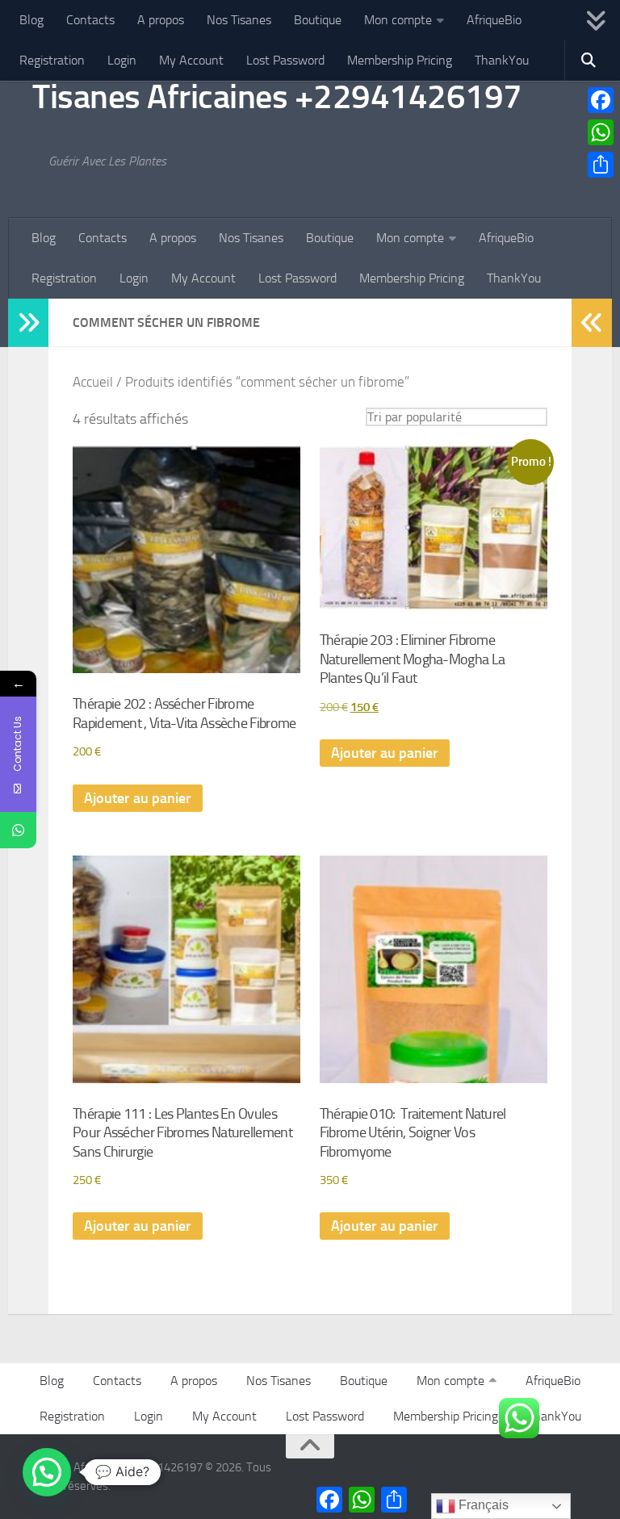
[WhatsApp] (600, 132)
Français (482, 1505)
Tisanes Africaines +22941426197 (277, 97)
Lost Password (285, 60)
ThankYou (502, 60)
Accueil (93, 382)
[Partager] (600, 165)
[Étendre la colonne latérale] (28, 323)
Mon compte (398, 19)
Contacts (90, 19)
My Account (191, 60)
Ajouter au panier (137, 798)
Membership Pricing (399, 60)
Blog (31, 19)
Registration (52, 60)
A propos (160, 19)
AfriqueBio (494, 19)
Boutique (317, 19)
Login (121, 60)
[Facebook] (600, 100)
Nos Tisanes (239, 19)
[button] (47, 1472)
